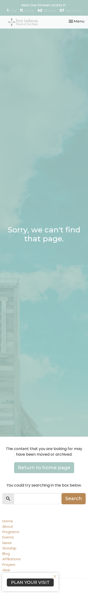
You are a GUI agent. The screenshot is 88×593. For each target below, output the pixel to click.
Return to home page (44, 467)
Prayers (8, 564)
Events (8, 537)
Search (73, 498)
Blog (6, 553)
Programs (10, 531)
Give (6, 569)
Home (7, 521)
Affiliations (11, 558)
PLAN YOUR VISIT (30, 582)
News (7, 542)
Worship (9, 548)
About (7, 526)
